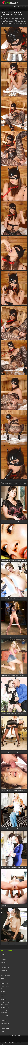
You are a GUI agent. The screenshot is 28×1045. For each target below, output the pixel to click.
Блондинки (3, 962)
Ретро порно (4, 1012)
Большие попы (4, 965)
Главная (2, 9)
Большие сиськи (5, 967)
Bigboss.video (17, 6)
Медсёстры (3, 999)
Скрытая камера (5, 1023)
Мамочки (3, 996)
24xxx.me (23, 6)
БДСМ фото (3, 957)
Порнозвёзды (4, 1010)
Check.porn (17, 1035)
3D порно (3, 954)
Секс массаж (4, 1018)
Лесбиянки (3, 994)
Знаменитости (4, 983)
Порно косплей (4, 1004)
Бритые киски (4, 972)
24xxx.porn (10, 1035)
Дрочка (2, 978)
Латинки (3, 991)
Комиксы (3, 988)
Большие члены (4, 970)
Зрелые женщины (5, 986)
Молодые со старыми (6, 1002)
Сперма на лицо (5, 1026)
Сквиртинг (3, 1020)
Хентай (2, 1031)
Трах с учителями (5, 1028)
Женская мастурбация (6, 980)
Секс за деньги (4, 1015)
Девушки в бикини (5, 975)
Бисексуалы (3, 959)
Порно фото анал (5, 1007)
